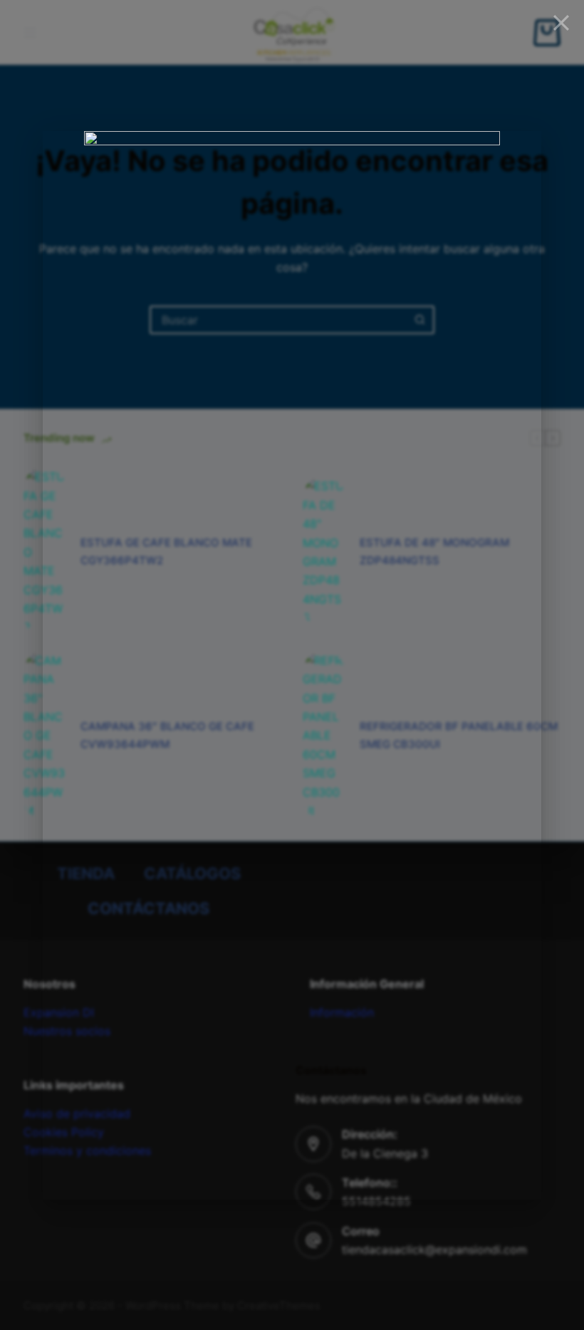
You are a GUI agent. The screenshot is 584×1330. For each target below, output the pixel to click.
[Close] (561, 22)
